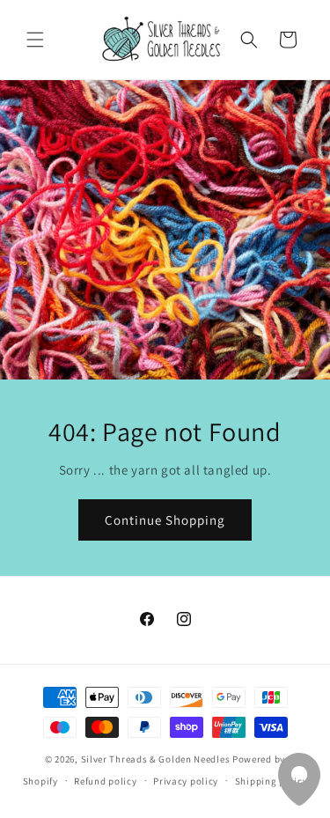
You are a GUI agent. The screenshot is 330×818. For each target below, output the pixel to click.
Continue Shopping (165, 519)
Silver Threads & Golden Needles (156, 759)
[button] (35, 39)
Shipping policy (271, 781)
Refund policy (105, 781)
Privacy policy (185, 781)
